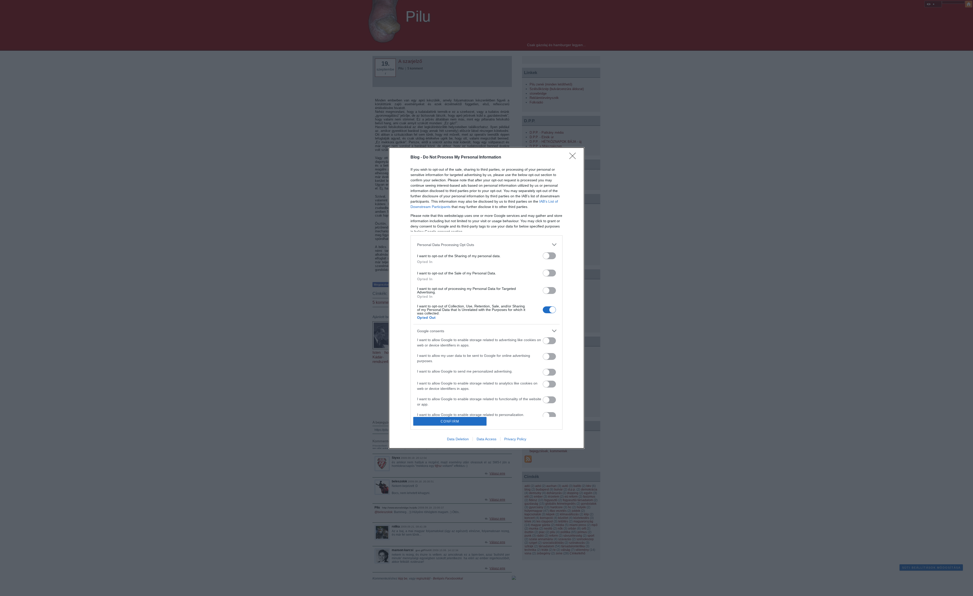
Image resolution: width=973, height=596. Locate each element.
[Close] (574, 157)
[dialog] (486, 298)
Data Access (486, 439)
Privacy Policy (515, 439)
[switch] (549, 255)
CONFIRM (450, 421)
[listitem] (486, 244)
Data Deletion (458, 439)
